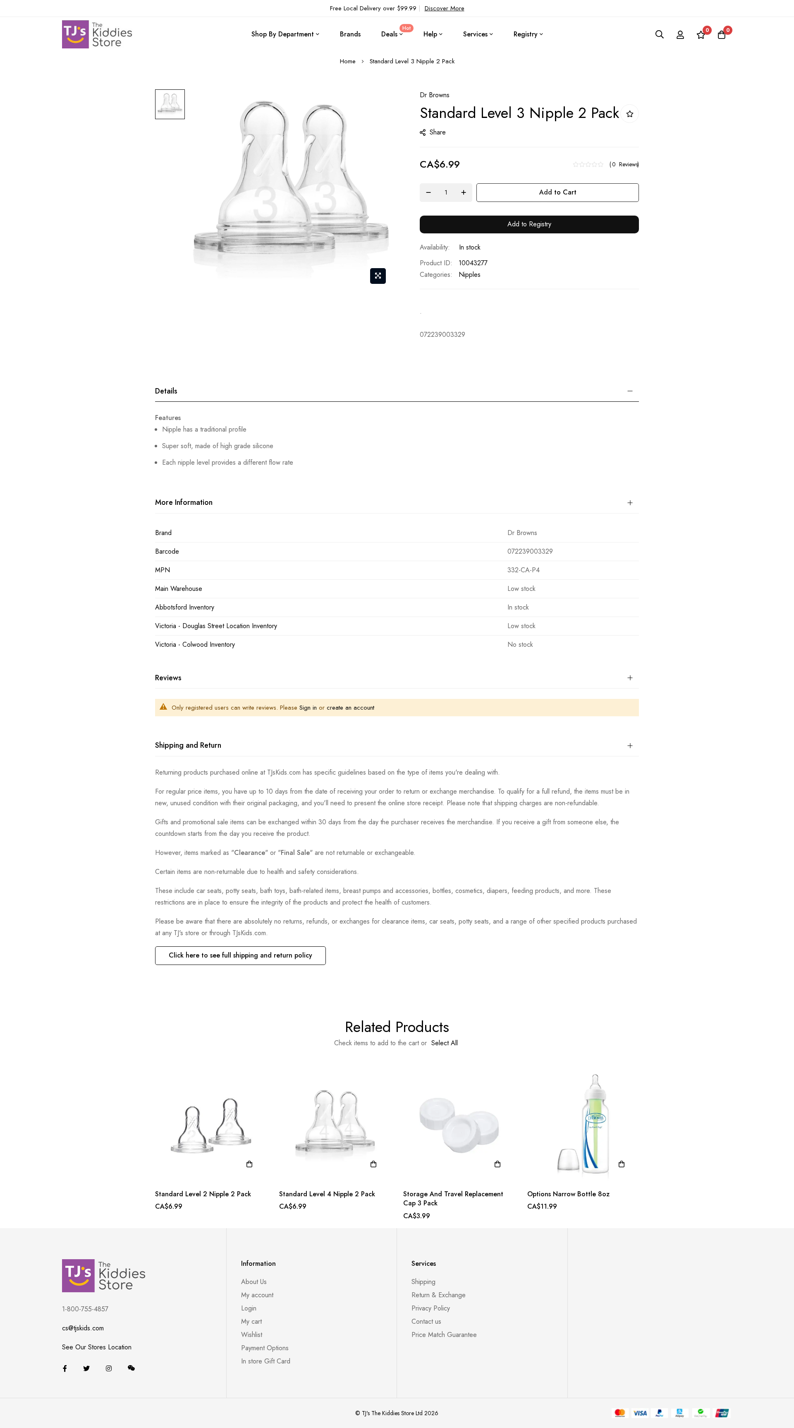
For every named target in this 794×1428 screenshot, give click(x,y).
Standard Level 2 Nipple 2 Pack (203, 1194)
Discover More (444, 8)
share (438, 132)
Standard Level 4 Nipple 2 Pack (327, 1194)
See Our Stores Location (97, 1347)
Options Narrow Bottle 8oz (568, 1194)
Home (348, 61)
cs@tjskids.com (83, 1328)
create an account (350, 707)
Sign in (308, 707)
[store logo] (97, 34)
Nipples (470, 274)
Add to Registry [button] (529, 224)
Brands (350, 34)
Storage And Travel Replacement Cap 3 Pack (453, 1199)
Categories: (436, 274)
